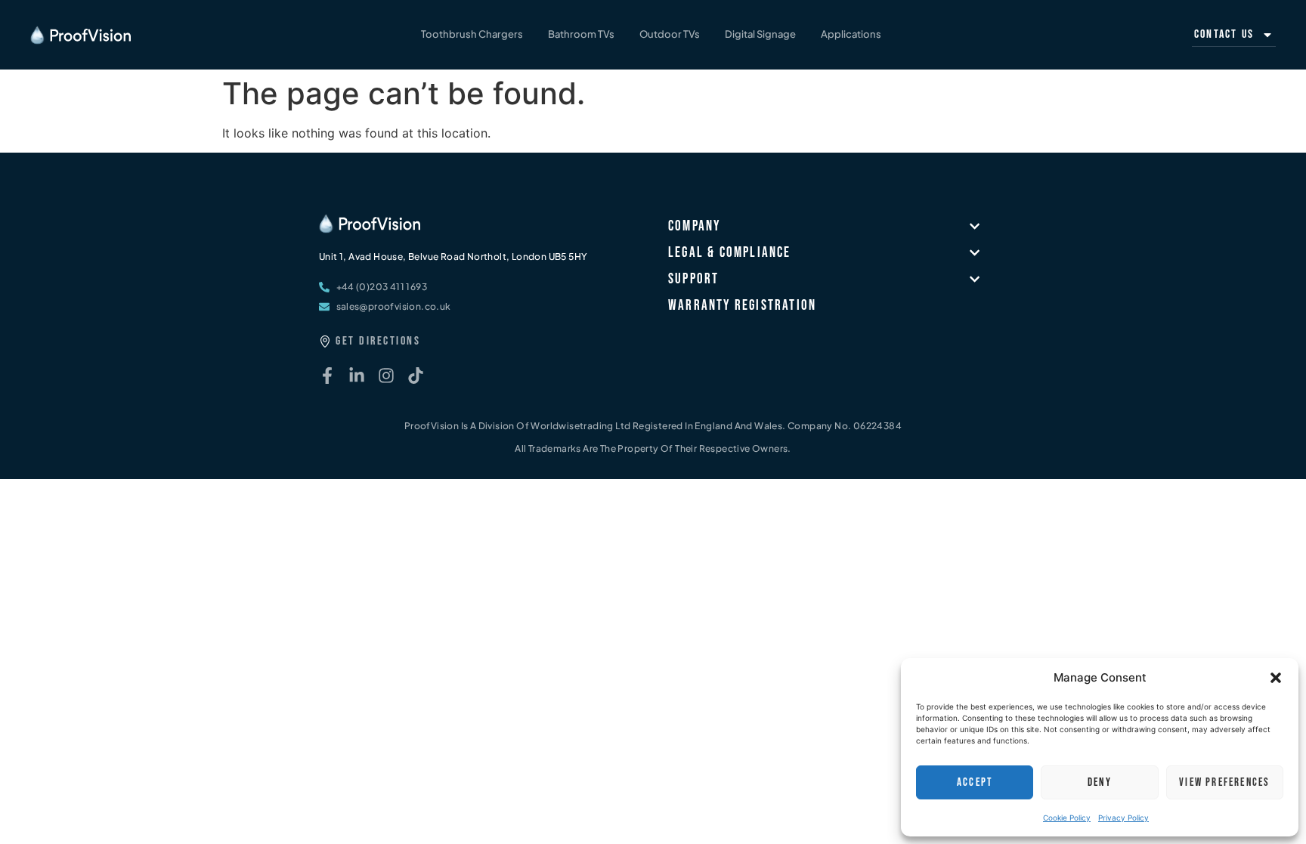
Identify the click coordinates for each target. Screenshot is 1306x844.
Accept (974, 782)
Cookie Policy (1067, 817)
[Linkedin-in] (356, 375)
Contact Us (1224, 34)
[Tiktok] (415, 375)
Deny (1100, 782)
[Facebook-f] (327, 375)
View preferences (1224, 782)
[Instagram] (386, 375)
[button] (1275, 677)
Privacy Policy (1123, 817)
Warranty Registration (742, 305)
